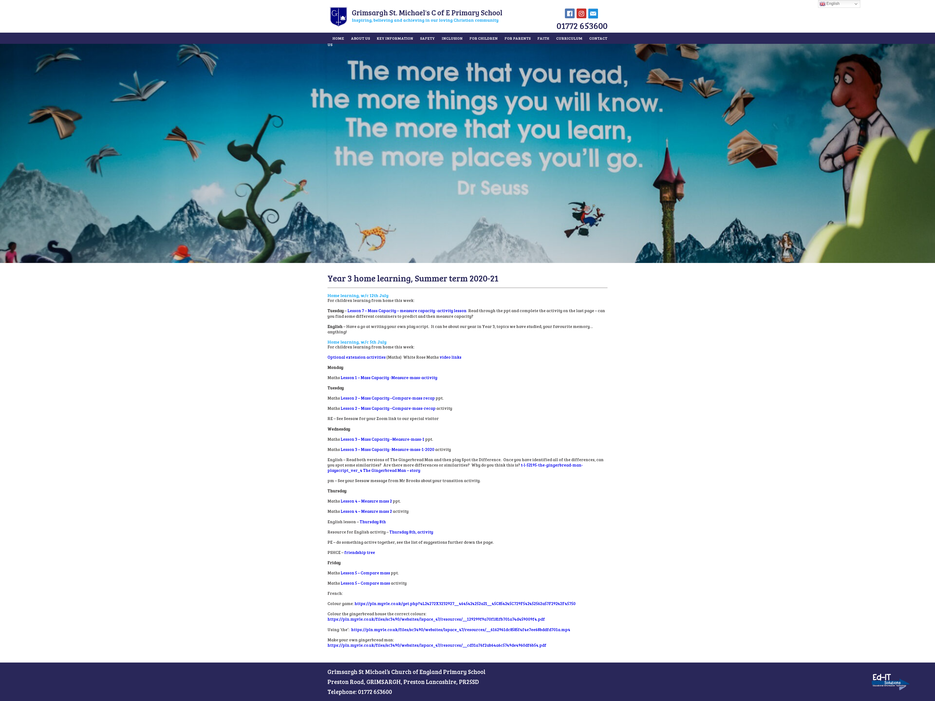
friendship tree (359, 552)
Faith (543, 38)
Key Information (395, 38)
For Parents (518, 38)
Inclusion (452, 38)
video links (450, 357)
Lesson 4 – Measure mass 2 (366, 501)
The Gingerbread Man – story (391, 470)
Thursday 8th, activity (411, 532)
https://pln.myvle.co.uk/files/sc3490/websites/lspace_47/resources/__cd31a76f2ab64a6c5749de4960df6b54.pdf (436, 645)
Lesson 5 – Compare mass (365, 573)
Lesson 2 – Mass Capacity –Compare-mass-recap (388, 408)
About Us (360, 38)
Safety (427, 38)
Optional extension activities (356, 357)
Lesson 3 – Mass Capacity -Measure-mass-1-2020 (387, 449)
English (832, 3)
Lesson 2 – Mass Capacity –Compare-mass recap (388, 398)
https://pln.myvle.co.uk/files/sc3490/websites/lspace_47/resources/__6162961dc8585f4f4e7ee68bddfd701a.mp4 (460, 629)
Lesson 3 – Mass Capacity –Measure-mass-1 (382, 439)
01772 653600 (582, 25)
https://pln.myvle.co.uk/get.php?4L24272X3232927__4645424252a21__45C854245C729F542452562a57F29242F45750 (465, 603)
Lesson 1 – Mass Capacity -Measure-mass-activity (389, 377)
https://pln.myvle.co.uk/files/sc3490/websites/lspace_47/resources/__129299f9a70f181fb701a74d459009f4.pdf (436, 619)
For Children (483, 38)
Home (338, 38)
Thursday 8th (373, 521)
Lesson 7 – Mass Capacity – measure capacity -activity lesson (407, 310)
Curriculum (569, 38)
